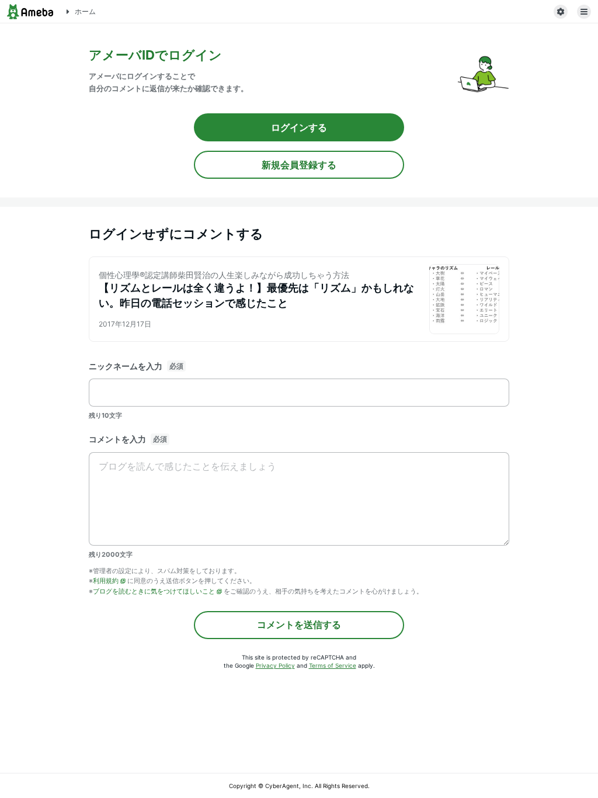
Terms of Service (332, 665)
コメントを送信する (299, 624)
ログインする (299, 127)
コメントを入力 (117, 439)
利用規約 (106, 581)
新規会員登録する (299, 165)
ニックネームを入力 (125, 366)
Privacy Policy (275, 665)
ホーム (85, 11)
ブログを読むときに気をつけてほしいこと (154, 591)
